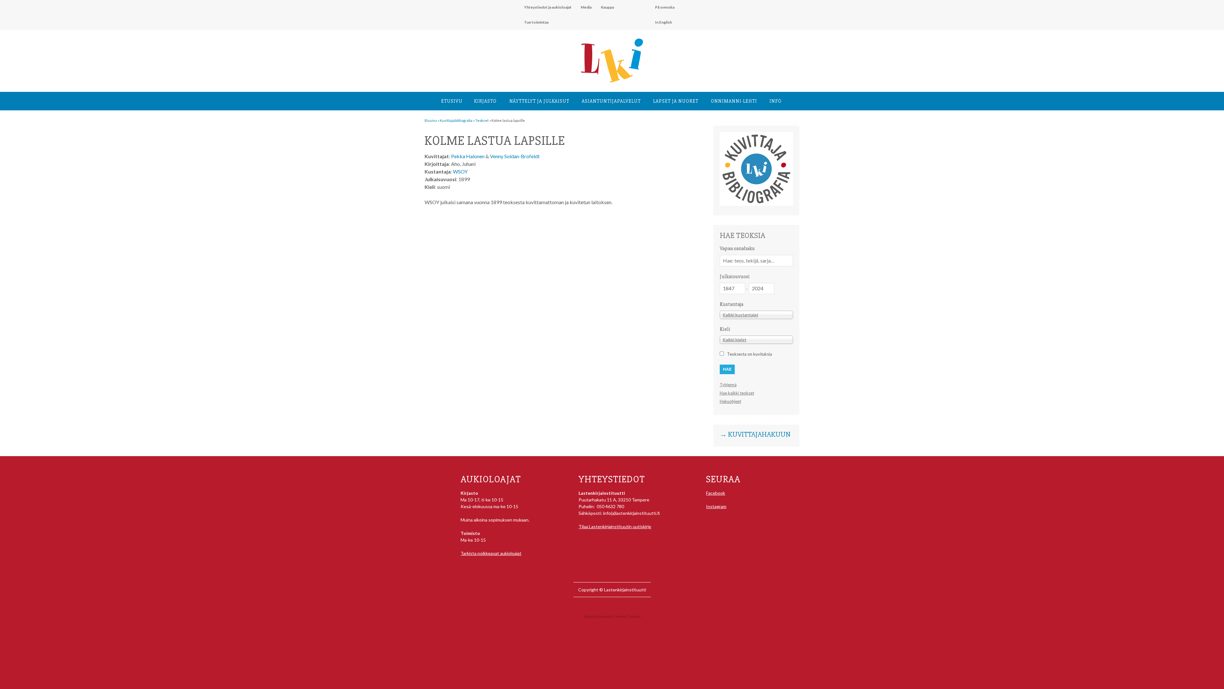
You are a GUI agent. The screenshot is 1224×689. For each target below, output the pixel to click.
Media (586, 7)
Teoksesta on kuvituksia (749, 354)
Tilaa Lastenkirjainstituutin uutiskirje (615, 526)
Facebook (715, 493)
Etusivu (452, 101)
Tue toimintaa (536, 22)
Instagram (716, 506)
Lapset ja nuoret (675, 101)
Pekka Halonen (467, 156)
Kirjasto (485, 101)
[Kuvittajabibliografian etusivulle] (756, 204)
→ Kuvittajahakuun (755, 435)
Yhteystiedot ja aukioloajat (548, 7)
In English (663, 22)
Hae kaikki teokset (737, 393)
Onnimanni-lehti (734, 101)
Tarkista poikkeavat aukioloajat (491, 553)
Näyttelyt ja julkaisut (539, 101)
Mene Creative (628, 616)
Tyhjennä (728, 384)
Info (775, 101)
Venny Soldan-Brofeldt (515, 156)
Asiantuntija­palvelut (611, 101)
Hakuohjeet (730, 401)
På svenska (664, 7)
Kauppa (607, 7)
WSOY (460, 171)
